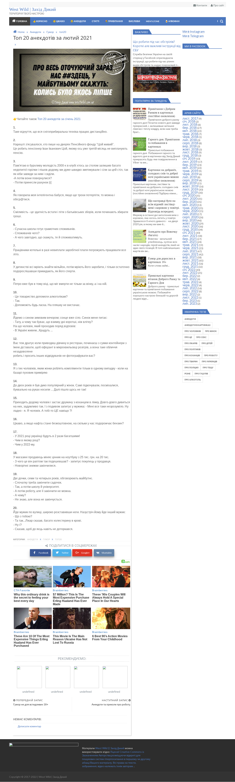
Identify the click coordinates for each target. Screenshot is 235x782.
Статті (95, 21)
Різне (187, 373)
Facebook (43, 552)
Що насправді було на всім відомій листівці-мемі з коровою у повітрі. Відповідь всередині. (164, 206)
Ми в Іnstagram (193, 31)
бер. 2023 (189, 300)
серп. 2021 (190, 254)
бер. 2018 (189, 128)
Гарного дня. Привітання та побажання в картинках (164, 142)
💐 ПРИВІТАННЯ (114, 21)
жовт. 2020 (190, 223)
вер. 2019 (189, 183)
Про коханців (192, 355)
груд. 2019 (190, 192)
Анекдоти (32, 539)
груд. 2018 (190, 155)
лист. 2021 (190, 263)
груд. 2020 (190, 229)
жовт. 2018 (190, 149)
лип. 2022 (189, 288)
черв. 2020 (190, 211)
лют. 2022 (189, 273)
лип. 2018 (189, 140)
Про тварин (191, 361)
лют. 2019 (189, 162)
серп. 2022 (190, 291)
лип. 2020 (189, 214)
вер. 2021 (189, 257)
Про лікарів (191, 343)
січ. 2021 (188, 232)
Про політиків (192, 349)
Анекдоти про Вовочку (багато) (162, 233)
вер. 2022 (189, 294)
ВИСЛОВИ (134, 21)
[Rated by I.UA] (43, 745)
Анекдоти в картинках (197, 325)
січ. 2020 (188, 195)
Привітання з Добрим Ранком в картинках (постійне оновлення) (161, 112)
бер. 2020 (189, 202)
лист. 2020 (190, 226)
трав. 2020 (190, 208)
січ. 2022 (188, 270)
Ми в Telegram (193, 36)
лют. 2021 (189, 236)
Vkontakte (107, 552)
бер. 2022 (189, 276)
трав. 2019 (190, 171)
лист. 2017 (190, 118)
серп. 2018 (190, 143)
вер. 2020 (189, 220)
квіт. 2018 (189, 131)
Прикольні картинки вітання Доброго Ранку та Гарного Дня (164, 278)
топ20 (58, 539)
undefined (28, 691)
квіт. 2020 (189, 205)
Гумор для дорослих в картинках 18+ (161, 260)
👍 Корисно (40, 21)
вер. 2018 (189, 146)
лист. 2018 (190, 152)
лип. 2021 (189, 251)
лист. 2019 (190, 189)
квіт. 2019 (189, 168)
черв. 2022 (190, 285)
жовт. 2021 (190, 260)
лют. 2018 (189, 124)
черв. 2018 (190, 137)
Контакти (201, 5)
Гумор (46, 539)
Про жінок (211, 331)
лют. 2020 (189, 198)
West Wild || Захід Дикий (110, 748)
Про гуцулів (201, 373)
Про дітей (207, 343)
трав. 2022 (190, 282)
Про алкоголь (193, 379)
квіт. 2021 (189, 242)
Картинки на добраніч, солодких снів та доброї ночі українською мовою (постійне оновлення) (163, 175)
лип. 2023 (189, 303)
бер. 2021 (189, 239)
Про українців (209, 361)
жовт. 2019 (190, 186)
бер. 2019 (189, 165)
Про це (188, 337)
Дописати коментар (29, 726)
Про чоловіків (193, 331)
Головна (21, 21)
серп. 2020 (190, 217)
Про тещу (208, 367)
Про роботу (211, 355)
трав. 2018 (190, 134)
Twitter (65, 552)
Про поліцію (191, 367)
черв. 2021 (190, 248)
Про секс (201, 337)
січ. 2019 (188, 158)
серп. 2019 (190, 180)
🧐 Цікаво (59, 21)
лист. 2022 (190, 297)
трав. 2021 (190, 245)
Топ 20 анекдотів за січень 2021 (59, 119)
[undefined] (29, 677)
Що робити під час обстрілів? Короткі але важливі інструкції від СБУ (156, 46)
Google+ (85, 552)
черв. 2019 (190, 174)
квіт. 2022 (189, 279)
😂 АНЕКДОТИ (78, 21)
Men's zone (152, 21)
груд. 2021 (190, 266)
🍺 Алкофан (172, 21)
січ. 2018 (188, 121)
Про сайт (218, 5)
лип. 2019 (189, 177)
